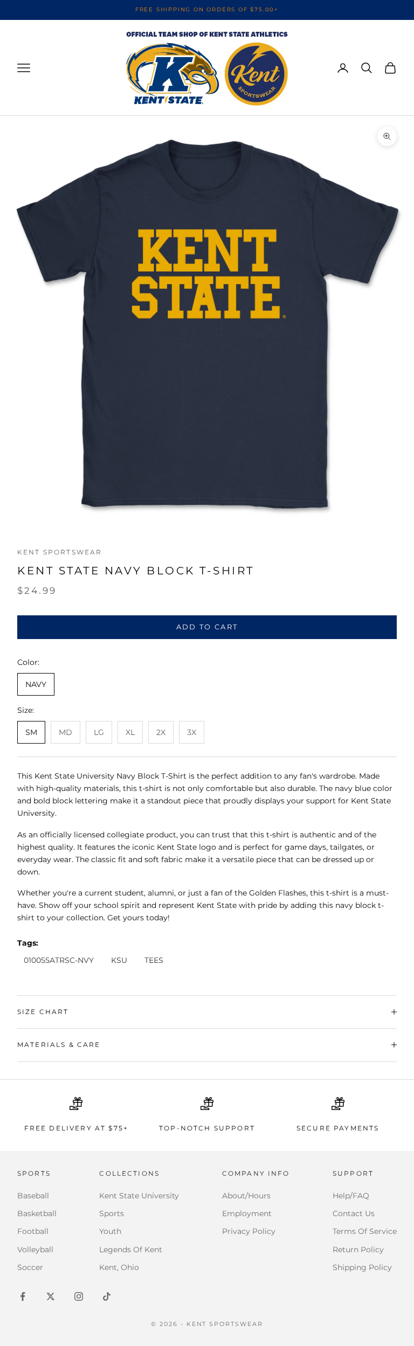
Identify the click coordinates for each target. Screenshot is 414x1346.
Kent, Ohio (119, 1267)
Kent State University (139, 1196)
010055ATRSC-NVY (59, 960)
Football (33, 1231)
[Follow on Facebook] (22, 1296)
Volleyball (35, 1249)
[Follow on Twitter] (50, 1296)
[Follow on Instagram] (78, 1296)
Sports (111, 1213)
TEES (153, 960)
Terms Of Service (365, 1231)
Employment (247, 1213)
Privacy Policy (248, 1231)
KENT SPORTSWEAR (59, 552)
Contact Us (354, 1213)
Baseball (33, 1196)
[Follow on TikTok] (106, 1296)
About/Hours (246, 1196)
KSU (119, 960)
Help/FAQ (351, 1196)
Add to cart (207, 626)
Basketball (37, 1213)
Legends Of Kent (130, 1249)
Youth (110, 1231)
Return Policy (358, 1249)
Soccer (30, 1267)
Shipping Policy (362, 1267)
